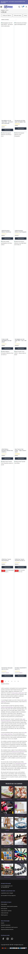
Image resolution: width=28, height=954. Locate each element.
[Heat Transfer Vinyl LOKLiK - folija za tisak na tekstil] (20, 399)
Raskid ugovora (4, 915)
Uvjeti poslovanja (4, 912)
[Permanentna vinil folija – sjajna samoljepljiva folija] (20, 70)
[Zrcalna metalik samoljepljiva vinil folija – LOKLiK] (7, 289)
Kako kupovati (4, 908)
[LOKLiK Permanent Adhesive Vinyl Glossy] (7, 180)
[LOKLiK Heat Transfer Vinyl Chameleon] (7, 509)
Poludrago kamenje (20, 877)
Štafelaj (7, 830)
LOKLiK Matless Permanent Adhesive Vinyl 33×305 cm (7, 451)
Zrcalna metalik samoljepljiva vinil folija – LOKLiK (7, 341)
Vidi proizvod (7, 129)
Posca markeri (21, 861)
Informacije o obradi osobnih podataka (9, 906)
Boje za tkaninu (7, 861)
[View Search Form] (19, 7)
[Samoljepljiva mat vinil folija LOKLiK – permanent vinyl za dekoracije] (7, 70)
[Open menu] (1, 7)
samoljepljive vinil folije (21, 763)
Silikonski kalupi (17, 15)
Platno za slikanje (21, 815)
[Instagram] (7, 939)
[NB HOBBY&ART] (8, 7)
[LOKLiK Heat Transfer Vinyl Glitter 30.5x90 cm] (20, 509)
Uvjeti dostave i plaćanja (6, 910)
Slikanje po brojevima (7, 799)
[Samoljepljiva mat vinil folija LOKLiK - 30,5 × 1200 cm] (20, 289)
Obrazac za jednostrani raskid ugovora (9, 927)
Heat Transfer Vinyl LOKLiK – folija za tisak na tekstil (20, 451)
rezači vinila (21, 692)
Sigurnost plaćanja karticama (7, 929)
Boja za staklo (7, 846)
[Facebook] (3, 939)
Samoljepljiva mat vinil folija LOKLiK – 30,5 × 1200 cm (20, 341)
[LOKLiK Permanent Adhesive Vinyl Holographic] (20, 180)
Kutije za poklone (20, 799)
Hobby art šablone (7, 15)
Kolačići (2, 923)
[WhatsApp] (12, 939)
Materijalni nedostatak (5, 925)
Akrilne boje (7, 815)
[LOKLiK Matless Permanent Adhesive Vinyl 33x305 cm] (7, 399)
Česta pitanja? (4, 904)
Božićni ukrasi (7, 877)
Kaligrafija (20, 846)
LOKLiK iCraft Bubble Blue (7, 707)
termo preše (15, 692)
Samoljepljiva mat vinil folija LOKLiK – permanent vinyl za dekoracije (7, 122)
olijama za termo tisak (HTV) (18, 751)
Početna (2, 10)
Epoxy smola (20, 830)
